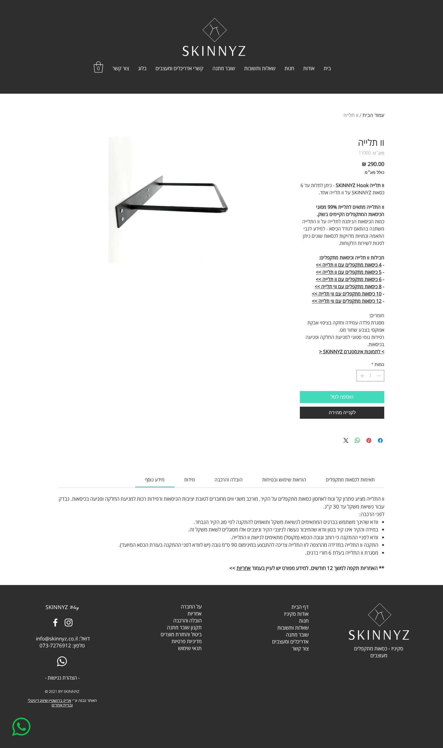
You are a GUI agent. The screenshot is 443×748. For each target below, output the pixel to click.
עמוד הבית (373, 115)
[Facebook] (55, 622)
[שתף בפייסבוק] (380, 440)
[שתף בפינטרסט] (368, 440)
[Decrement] (379, 375)
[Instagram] (68, 622)
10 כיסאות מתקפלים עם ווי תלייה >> (347, 293)
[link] (155, 479)
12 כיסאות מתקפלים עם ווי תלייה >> (347, 301)
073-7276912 (55, 645)
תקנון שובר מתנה (184, 627)
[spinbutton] (370, 375)
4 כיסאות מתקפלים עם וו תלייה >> (349, 264)
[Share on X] (346, 440)
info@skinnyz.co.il (57, 638)
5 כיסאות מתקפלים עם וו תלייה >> (349, 272)
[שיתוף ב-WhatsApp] (357, 440)
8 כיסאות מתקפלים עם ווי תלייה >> (348, 286)
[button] (98, 67)
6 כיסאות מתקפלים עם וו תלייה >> (349, 279)
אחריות (244, 568)
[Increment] (361, 375)
